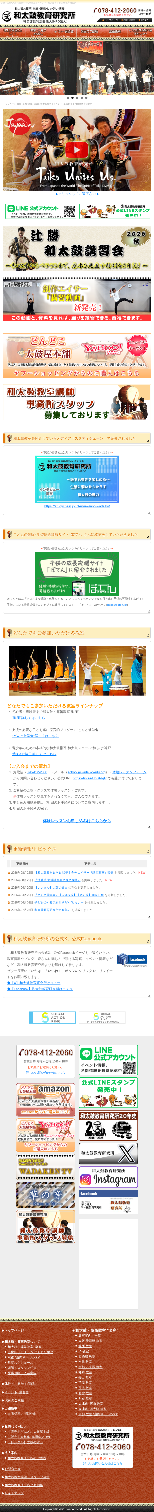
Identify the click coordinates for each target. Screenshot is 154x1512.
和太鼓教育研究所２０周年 (24, 1485)
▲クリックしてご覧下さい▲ (77, 194)
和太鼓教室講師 (27, 1477)
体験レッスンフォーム (129, 772)
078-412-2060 (37, 772)
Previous (7, 69)
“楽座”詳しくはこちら (28, 718)
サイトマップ (14, 1493)
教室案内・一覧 (89, 1335)
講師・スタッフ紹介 (22, 1368)
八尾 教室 (85, 1362)
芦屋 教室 (85, 1382)
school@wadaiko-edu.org (86, 772)
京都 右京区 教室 (90, 1367)
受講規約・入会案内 (22, 1373)
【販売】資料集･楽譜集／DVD (30, 1437)
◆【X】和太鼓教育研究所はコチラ (33, 983)
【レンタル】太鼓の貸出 (25, 1442)
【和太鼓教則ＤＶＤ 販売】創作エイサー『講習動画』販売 (73, 872)
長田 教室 (85, 1377)
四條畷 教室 (86, 1356)
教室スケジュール (20, 1362)
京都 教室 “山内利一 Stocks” (98, 1414)
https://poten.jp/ (117, 604)
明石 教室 (85, 1398)
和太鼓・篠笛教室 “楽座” (25, 1347)
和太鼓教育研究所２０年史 (52, 910)
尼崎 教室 (85, 1388)
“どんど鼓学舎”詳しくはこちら (35, 736)
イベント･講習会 (17, 1392)
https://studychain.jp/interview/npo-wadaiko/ (77, 506)
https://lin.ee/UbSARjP (89, 778)
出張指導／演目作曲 (22, 1413)
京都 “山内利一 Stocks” (24, 1357)
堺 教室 (83, 1351)
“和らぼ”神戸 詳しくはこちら (34, 754)
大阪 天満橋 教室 (90, 1341)
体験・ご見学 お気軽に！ (23, 1383)
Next (150, 69)
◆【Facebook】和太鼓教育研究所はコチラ (40, 989)
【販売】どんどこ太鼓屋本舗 (28, 1431)
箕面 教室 (85, 1346)
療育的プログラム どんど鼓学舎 (30, 1352)
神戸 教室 (85, 1372)
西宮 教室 (85, 1393)
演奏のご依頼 (14, 1400)
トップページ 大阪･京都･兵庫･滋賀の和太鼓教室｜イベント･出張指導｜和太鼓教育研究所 (47, 104)
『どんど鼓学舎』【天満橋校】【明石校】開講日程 (69, 895)
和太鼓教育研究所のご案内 (27, 1458)
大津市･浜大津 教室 (92, 1409)
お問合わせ (13, 1469)
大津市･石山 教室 (90, 1403)
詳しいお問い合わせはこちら (45, 1072)
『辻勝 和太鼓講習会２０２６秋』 (57, 880)
